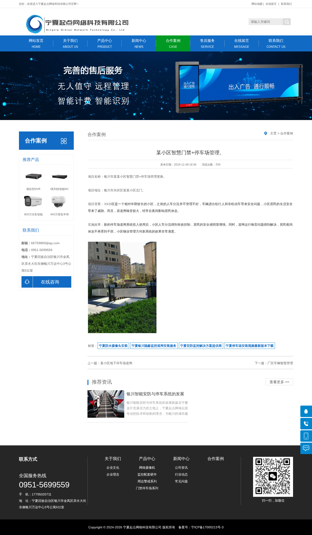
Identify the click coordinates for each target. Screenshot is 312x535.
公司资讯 (181, 467)
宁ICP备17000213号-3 (207, 527)
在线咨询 (50, 281)
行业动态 (181, 474)
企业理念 (112, 474)
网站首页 (36, 43)
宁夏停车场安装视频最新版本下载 (250, 346)
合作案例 (173, 43)
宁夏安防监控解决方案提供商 (201, 346)
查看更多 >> (279, 382)
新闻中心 (139, 43)
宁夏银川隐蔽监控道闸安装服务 (154, 346)
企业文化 (112, 467)
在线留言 (271, 3)
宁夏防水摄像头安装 (113, 346)
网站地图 (256, 3)
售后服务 (207, 43)
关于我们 (70, 43)
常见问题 (181, 481)
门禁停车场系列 (147, 488)
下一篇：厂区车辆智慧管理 (274, 363)
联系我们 (286, 3)
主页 (273, 133)
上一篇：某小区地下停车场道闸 (109, 363)
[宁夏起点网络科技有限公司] (76, 24)
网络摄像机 (147, 467)
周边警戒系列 (147, 481)
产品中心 (104, 43)
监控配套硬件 (147, 474)
